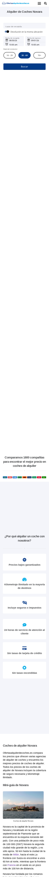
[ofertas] (15, 3)
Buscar (24, 66)
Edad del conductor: (10, 49)
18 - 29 (9, 55)
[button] (39, 3)
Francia (11, 865)
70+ (39, 55)
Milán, (16, 854)
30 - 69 (24, 55)
